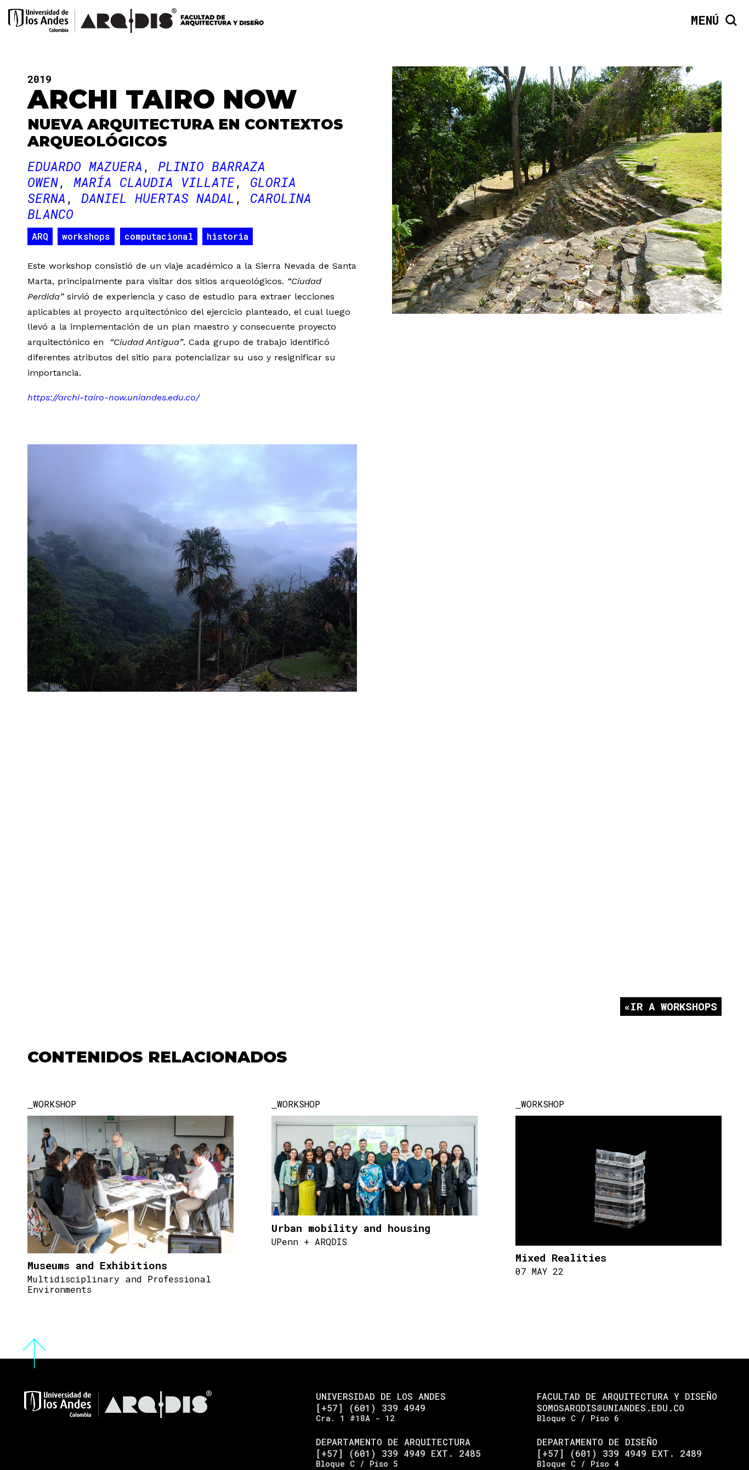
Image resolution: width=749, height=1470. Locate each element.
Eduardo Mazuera (85, 165)
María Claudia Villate (154, 181)
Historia (227, 236)
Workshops (86, 236)
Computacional (158, 236)
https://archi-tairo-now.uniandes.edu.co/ (113, 397)
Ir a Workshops (673, 1006)
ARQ (40, 236)
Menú (705, 20)
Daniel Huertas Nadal (158, 197)
